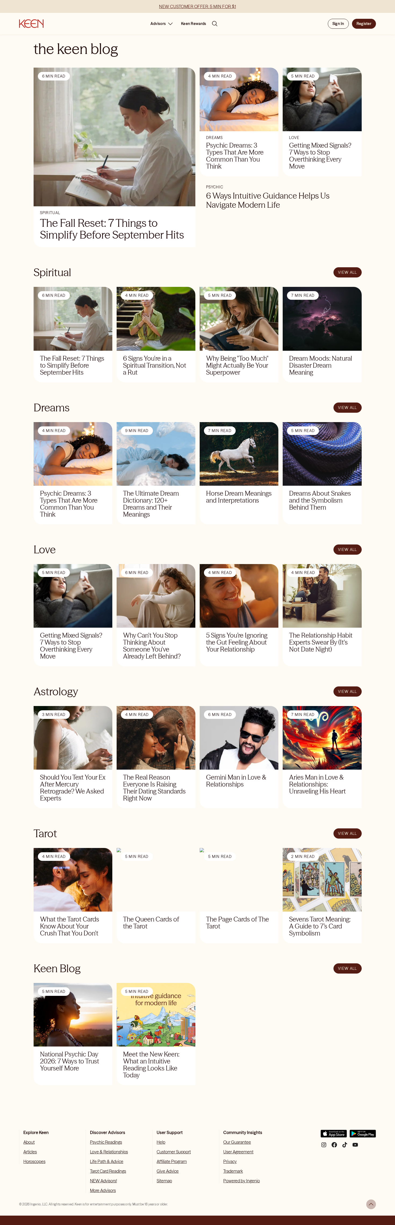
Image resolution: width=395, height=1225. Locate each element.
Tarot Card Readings (108, 1171)
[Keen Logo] (31, 23)
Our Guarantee (237, 1142)
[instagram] (324, 1147)
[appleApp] (334, 1136)
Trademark (233, 1171)
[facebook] (334, 1147)
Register (364, 23)
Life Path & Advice (106, 1161)
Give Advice (168, 1171)
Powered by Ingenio (241, 1180)
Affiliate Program (172, 1161)
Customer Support (174, 1151)
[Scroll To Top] (371, 1204)
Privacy (230, 1161)
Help (161, 1142)
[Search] (214, 23)
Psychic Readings (106, 1142)
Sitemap (164, 1180)
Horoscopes (34, 1161)
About (29, 1142)
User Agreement (238, 1151)
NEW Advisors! (103, 1180)
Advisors (158, 23)
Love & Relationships (109, 1151)
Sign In (338, 23)
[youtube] (355, 1147)
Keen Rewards (193, 23)
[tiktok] (345, 1147)
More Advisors (103, 1190)
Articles (30, 1151)
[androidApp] (363, 1136)
